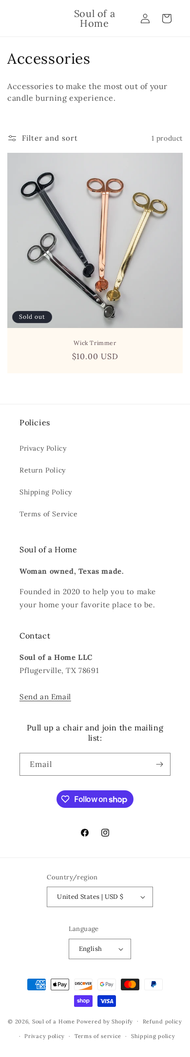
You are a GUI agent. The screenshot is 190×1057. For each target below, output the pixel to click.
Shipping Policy (45, 492)
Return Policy (42, 470)
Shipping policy (153, 1036)
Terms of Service (48, 514)
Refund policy (162, 1021)
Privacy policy (44, 1036)
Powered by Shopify (104, 1021)
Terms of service (98, 1036)
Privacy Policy (42, 448)
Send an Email (45, 696)
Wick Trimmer (95, 342)
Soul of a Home (53, 1021)
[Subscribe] (159, 764)
